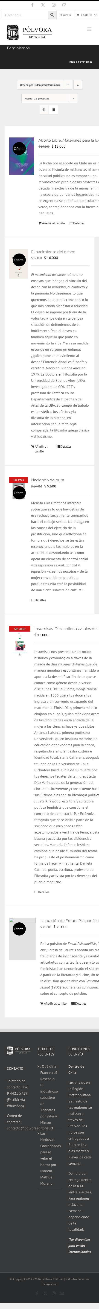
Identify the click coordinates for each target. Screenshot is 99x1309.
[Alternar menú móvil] (89, 29)
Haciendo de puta (47, 480)
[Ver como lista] (53, 109)
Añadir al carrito (53, 223)
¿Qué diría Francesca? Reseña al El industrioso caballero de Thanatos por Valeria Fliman (49, 1094)
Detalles (78, 223)
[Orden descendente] (77, 85)
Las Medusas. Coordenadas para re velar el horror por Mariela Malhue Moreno (49, 1158)
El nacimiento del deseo (53, 252)
